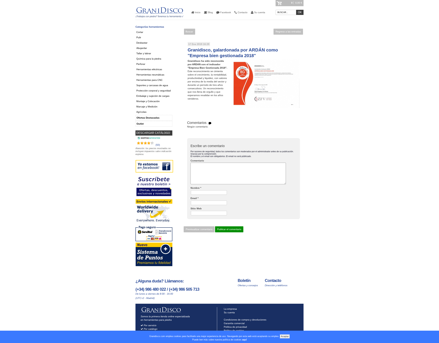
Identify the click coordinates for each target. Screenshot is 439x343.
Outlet (140, 123)
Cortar (139, 32)
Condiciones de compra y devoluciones (244, 319)
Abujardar (141, 48)
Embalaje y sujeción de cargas (152, 96)
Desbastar (141, 42)
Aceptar (285, 336)
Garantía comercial (234, 323)
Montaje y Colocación (148, 101)
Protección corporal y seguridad (153, 90)
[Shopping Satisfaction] (148, 138)
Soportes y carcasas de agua (152, 85)
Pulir (138, 37)
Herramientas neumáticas (150, 74)
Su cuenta (259, 12)
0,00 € (298, 2)
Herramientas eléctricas (149, 69)
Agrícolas (141, 112)
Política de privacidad (235, 326)
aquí (244, 339)
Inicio (197, 12)
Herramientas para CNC (149, 80)
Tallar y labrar (143, 53)
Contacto (242, 12)
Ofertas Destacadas (148, 117)
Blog (210, 12)
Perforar (140, 64)
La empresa (230, 308)
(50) (158, 144)
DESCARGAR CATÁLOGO (153, 132)
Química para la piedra (148, 58)
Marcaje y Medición (146, 106)
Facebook (225, 12)
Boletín (244, 280)
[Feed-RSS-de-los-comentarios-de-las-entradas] (210, 123)
